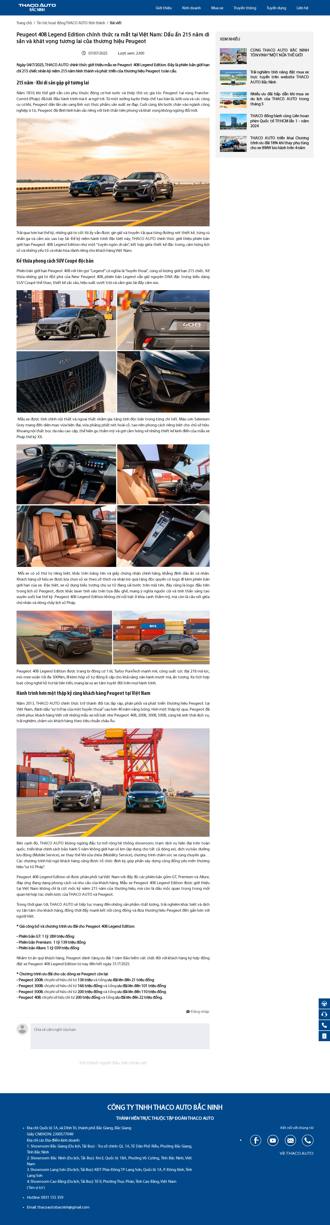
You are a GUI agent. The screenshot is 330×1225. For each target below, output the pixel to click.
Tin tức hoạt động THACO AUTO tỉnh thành (71, 23)
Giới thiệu (164, 8)
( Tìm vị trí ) (36, 1188)
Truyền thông (245, 8)
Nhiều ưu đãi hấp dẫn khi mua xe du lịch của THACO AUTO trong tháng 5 (279, 99)
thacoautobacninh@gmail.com (63, 1207)
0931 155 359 (52, 1198)
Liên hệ (302, 8)
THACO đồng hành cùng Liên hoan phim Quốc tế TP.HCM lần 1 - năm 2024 (279, 121)
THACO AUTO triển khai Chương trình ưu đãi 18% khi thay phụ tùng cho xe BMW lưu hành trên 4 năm (279, 143)
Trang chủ (24, 23)
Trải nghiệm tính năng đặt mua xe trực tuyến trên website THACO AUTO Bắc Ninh (279, 77)
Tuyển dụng (276, 8)
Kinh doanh (191, 8)
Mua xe (217, 8)
